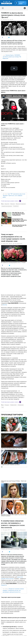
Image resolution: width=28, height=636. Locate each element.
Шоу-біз (7, 204)
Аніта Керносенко (18, 243)
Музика (13, 204)
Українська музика (7, 206)
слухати (21, 2)
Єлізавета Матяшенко (21, 530)
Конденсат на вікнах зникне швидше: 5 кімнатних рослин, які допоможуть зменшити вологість (13, 590)
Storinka (5, 305)
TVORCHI (15, 206)
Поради (7, 405)
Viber (20, 201)
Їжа (2, 407)
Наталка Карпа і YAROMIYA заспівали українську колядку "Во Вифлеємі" (12, 56)
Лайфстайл (13, 405)
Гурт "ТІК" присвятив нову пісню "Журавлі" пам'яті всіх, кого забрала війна (14, 195)
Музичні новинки (20, 204)
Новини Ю (4, 585)
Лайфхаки (20, 405)
